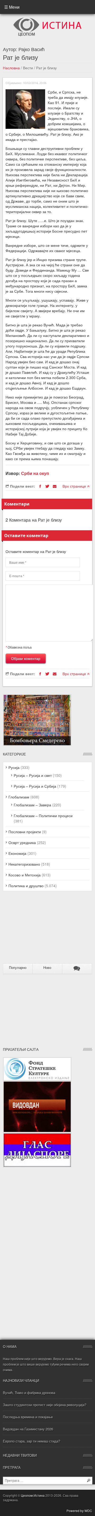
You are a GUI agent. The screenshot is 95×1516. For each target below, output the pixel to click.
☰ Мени (12, 7)
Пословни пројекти (24, 831)
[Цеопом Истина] (47, 19)
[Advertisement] (36, 929)
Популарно (17, 968)
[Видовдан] (37, 1083)
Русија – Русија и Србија (35, 786)
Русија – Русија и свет (33, 775)
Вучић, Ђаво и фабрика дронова (29, 1392)
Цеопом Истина (33, 1495)
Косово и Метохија (24, 874)
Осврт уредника (22, 842)
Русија (14, 767)
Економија (17, 853)
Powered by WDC (79, 1510)
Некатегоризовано (24, 864)
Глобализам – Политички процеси (43, 815)
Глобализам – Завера (32, 804)
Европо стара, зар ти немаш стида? (31, 1441)
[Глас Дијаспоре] (37, 1135)
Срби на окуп (35, 473)
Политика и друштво (26, 885)
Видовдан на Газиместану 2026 (28, 1428)
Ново (47, 968)
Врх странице (75, 486)
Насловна (11, 67)
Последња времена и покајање (28, 1416)
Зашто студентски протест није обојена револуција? (44, 1404)
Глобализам (18, 796)
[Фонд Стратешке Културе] (37, 1059)
